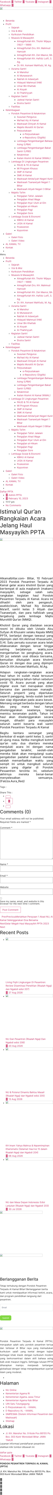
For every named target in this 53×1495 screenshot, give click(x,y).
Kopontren (22, 230)
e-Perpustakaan (31, 134)
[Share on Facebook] (8, 796)
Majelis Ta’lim (18, 192)
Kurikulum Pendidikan (22, 34)
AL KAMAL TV (13, 244)
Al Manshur (23, 72)
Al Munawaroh (24, 75)
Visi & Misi (16, 31)
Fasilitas (15, 106)
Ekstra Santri (24, 103)
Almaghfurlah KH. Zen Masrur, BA (34, 55)
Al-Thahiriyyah (24, 92)
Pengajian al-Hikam (27, 206)
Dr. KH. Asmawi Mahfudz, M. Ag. (34, 65)
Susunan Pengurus (26, 116)
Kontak (9, 247)
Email (4, 876)
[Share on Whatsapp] (8, 806)
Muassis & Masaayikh (22, 37)
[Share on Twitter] (9, 801)
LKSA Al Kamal (25, 223)
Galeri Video (17, 240)
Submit (5, 1318)
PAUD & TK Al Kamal (28, 165)
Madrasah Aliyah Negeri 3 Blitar (34, 189)
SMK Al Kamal (24, 175)
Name (4, 864)
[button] (26, 254)
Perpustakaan (24, 130)
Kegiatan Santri (19, 96)
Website (4, 887)
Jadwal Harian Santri (28, 99)
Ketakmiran (23, 154)
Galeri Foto (17, 237)
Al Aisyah (22, 89)
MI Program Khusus (27, 168)
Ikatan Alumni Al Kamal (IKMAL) (34, 158)
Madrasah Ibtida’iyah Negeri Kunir (35, 178)
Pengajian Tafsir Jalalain (30, 196)
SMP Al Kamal (24, 171)
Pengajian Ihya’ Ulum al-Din (31, 202)
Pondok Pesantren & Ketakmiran (28, 113)
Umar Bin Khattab (26, 86)
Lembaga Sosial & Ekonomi (25, 216)
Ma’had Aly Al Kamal (28, 120)
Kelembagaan (13, 110)
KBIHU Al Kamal (25, 220)
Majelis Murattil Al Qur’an (30, 127)
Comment (6, 828)
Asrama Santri (18, 68)
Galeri (9, 233)
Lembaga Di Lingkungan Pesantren (29, 161)
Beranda (10, 20)
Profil (8, 24)
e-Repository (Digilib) (34, 137)
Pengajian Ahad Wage (28, 199)
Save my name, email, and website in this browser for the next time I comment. (22, 902)
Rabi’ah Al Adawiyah (27, 79)
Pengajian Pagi (25, 209)
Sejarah (15, 27)
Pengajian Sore (25, 213)
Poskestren (23, 226)
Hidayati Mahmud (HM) (29, 82)
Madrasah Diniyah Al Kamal (31, 123)
